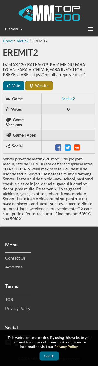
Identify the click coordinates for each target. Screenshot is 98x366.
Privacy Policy (17, 308)
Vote (15, 85)
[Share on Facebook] (58, 147)
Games (11, 28)
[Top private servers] (49, 13)
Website (41, 85)
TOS (9, 299)
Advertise (14, 266)
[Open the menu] (90, 28)
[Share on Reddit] (77, 147)
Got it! (49, 356)
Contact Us (15, 257)
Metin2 (68, 98)
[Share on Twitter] (68, 147)
